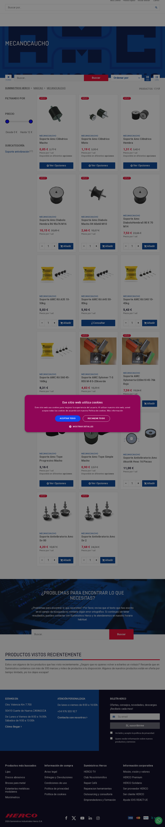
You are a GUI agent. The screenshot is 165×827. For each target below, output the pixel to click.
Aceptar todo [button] (68, 418)
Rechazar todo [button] (96, 418)
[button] (82, 426)
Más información (115, 410)
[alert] (82, 413)
